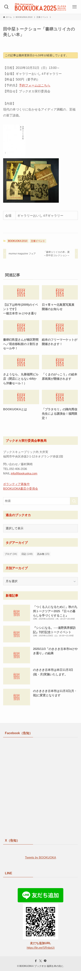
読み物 (43, 554)
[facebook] (36, 961)
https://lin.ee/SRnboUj (40, 947)
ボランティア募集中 (16, 484)
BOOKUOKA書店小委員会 (20, 488)
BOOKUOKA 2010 (17, 241)
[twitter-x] (40, 961)
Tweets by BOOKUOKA (40, 857)
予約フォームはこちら (34, 85)
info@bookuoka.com (24, 473)
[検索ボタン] (6, 7)
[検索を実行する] (74, 501)
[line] (45, 961)
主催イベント (38, 241)
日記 (27, 554)
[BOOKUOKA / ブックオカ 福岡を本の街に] (41, 7)
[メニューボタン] (74, 7)
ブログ (11, 554)
